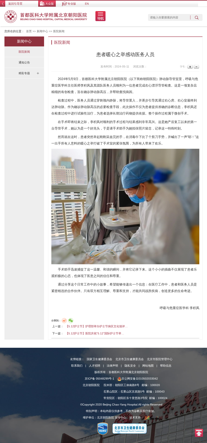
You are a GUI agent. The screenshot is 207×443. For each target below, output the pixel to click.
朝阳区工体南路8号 (127, 385)
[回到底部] (199, 432)
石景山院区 (111, 391)
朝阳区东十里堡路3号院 (133, 398)
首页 (29, 31)
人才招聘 (94, 365)
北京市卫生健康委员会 (129, 359)
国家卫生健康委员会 (99, 359)
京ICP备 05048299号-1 (99, 378)
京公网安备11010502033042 (139, 378)
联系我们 (76, 365)
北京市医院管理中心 (159, 359)
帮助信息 (165, 365)
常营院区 (109, 398)
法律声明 (112, 365)
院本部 (108, 385)
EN (87, 3)
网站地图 (148, 365)
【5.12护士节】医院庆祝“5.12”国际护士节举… (94, 333)
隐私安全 (130, 365)
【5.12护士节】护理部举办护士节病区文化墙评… (96, 326)
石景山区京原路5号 (132, 391)
